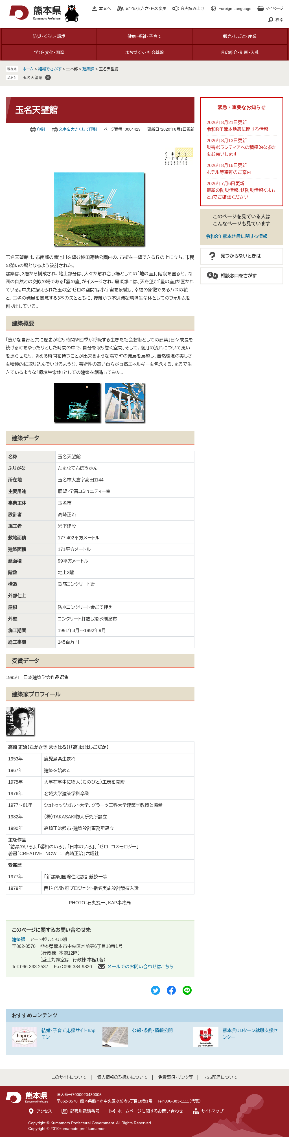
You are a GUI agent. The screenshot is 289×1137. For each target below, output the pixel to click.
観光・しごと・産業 (240, 36)
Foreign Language (234, 8)
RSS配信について (220, 1077)
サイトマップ (212, 1111)
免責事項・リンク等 (175, 1077)
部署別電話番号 (85, 1111)
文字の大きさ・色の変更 (146, 8)
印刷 (41, 129)
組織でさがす (50, 69)
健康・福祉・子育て (145, 36)
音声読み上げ (192, 8)
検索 (279, 20)
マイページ (274, 8)
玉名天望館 (32, 77)
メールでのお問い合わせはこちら (141, 966)
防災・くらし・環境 (49, 36)
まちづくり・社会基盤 (144, 52)
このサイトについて (69, 1077)
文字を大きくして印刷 (78, 129)
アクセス (44, 1111)
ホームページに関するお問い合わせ (150, 1111)
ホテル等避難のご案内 (229, 172)
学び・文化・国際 (49, 52)
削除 (48, 77)
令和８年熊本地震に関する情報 (237, 129)
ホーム (28, 69)
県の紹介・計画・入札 (240, 52)
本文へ (105, 8)
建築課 (88, 69)
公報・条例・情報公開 (152, 1030)
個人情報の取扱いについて (122, 1077)
